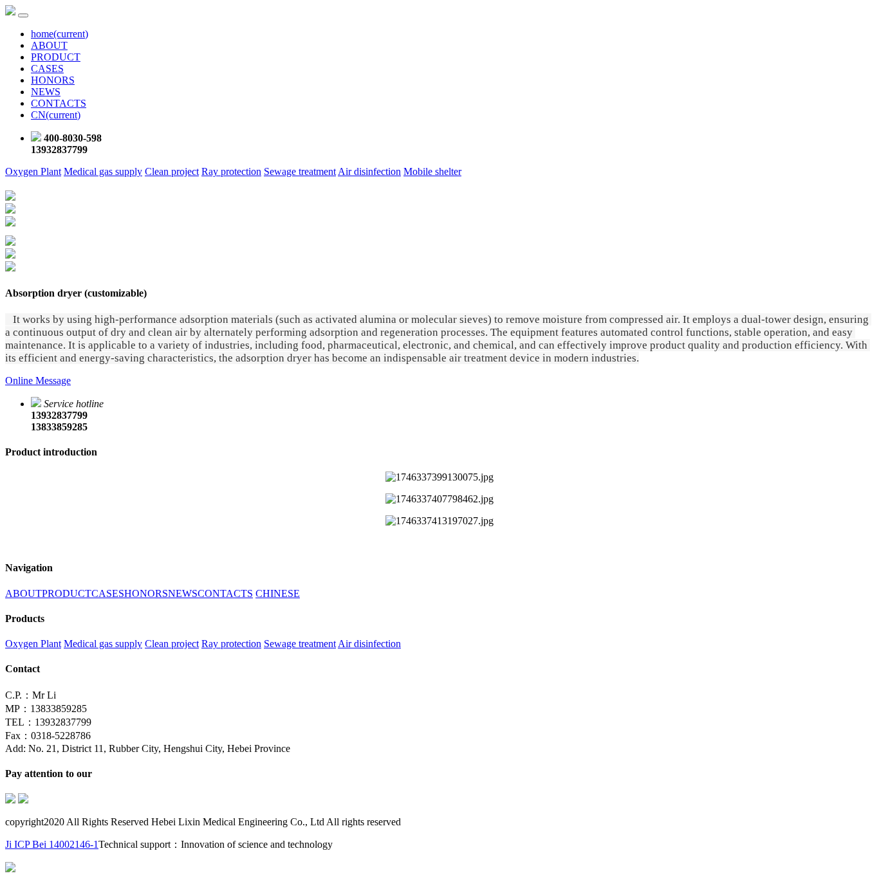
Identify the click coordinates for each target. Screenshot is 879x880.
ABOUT (49, 45)
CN (55, 114)
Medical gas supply (103, 171)
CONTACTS (58, 103)
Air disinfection (369, 171)
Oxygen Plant (33, 171)
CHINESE (277, 593)
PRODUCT (55, 56)
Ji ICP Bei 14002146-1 (51, 844)
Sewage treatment (300, 171)
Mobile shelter (432, 171)
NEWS (45, 91)
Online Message (38, 380)
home (59, 33)
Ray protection (231, 171)
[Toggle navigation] (23, 15)
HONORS (53, 80)
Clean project (172, 171)
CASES (47, 68)
